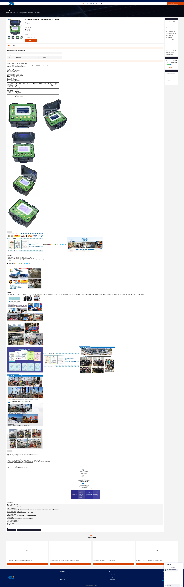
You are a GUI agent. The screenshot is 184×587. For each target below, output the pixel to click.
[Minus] (181, 564)
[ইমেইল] (171, 64)
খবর (96, 3)
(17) (170, 35)
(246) (170, 21)
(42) (170, 39)
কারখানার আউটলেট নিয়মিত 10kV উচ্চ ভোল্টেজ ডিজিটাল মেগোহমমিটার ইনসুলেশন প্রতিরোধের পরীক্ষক (105, 560)
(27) (171, 33)
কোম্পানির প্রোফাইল (62, 574)
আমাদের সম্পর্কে (92, 3)
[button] (22, 37)
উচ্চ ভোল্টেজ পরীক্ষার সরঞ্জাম (113, 574)
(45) (169, 37)
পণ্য (83, 3)
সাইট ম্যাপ (61, 581)
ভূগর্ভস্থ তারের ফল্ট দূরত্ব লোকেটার (113, 582)
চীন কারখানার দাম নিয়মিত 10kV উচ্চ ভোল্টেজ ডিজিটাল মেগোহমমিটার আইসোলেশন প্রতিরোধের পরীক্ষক (62, 560)
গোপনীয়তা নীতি (62, 582)
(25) (170, 52)
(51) (169, 48)
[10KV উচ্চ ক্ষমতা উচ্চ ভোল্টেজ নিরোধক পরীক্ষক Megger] (156, 550)
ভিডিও (87, 3)
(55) (170, 31)
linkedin (163, 580)
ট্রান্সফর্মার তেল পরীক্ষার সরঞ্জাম (113, 581)
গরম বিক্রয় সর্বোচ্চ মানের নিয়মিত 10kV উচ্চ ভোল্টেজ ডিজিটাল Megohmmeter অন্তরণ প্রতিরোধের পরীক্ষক (20, 560)
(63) (169, 41)
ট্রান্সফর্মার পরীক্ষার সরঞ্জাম (112, 577)
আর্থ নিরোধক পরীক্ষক (12, 12)
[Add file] (165, 585)
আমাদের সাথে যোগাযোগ (62, 579)
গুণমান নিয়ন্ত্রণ (61, 577)
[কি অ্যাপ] (169, 65)
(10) (169, 54)
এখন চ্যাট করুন (171, 67)
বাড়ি (81, 3)
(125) (170, 29)
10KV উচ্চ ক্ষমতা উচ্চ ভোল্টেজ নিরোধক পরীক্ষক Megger (143, 560)
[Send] (181, 585)
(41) (171, 24)
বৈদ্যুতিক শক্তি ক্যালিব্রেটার (113, 579)
